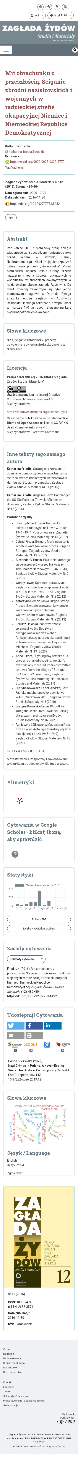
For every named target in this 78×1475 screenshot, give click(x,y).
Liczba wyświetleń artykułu (39, 928)
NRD (10, 340)
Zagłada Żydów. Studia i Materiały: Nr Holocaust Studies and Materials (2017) (42, 679)
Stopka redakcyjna (14, 1363)
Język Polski (61, 15)
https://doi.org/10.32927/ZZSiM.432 (35, 204)
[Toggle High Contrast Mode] (40, 7)
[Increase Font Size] (49, 7)
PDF (11, 217)
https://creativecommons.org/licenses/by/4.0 (38, 412)
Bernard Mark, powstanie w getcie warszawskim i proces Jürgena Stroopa (43, 546)
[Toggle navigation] (6, 50)
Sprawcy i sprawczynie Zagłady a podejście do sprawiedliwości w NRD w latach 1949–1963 (42, 587)
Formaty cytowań (22, 959)
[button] (15, 1026)
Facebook (8, 1386)
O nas (6, 1349)
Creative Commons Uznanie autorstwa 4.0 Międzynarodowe (33, 399)
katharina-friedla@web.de (26, 151)
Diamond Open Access (23, 423)
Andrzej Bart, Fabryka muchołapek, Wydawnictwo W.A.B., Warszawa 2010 (42, 692)
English (12, 1160)
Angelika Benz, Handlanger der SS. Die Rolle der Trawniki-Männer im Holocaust (38, 499)
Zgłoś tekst (15, 1173)
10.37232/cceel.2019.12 (24, 1079)
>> (43, 751)
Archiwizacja (10, 1405)
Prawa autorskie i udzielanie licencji (24, 1400)
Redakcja (8, 1353)
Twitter (7, 1391)
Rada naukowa (12, 1358)
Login (37, 15)
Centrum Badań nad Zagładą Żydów (44, 1446)
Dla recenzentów (13, 1372)
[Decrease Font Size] (57, 7)
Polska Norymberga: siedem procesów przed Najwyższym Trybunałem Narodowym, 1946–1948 (43, 564)
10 (36, 751)
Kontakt (7, 1382)
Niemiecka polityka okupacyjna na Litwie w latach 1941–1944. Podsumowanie (41, 528)
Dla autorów (10, 1367)
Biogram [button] (11, 156)
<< (8, 751)
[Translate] (65, 7)
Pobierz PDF (39, 919)
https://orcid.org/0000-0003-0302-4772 (37, 161)
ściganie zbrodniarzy (29, 340)
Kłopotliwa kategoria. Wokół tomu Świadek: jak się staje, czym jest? (42, 711)
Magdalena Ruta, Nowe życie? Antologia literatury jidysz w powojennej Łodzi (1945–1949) (43, 729)
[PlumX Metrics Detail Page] (20, 801)
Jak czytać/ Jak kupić (16, 1396)
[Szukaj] (75, 50)
